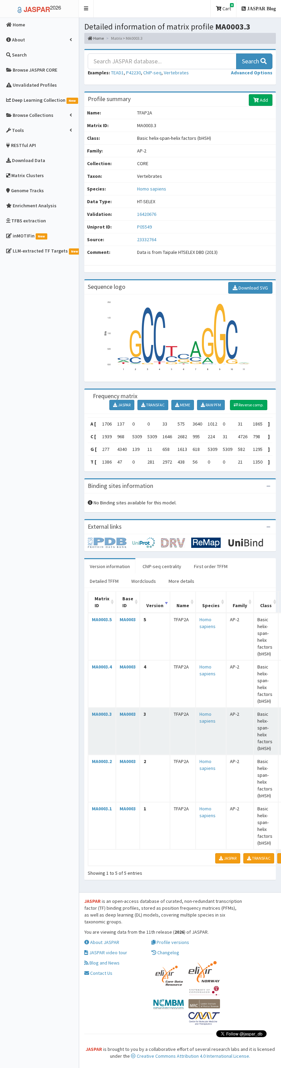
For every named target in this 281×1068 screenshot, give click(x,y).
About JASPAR (104, 942)
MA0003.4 (102, 667)
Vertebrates (176, 73)
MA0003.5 (102, 619)
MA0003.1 (102, 809)
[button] (86, 8)
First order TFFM (211, 566)
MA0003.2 (102, 761)
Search (251, 61)
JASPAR (124, 404)
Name (182, 605)
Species (211, 605)
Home (98, 38)
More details (181, 581)
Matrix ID (102, 602)
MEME (184, 404)
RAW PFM (213, 404)
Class (266, 605)
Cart (227, 7)
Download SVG (252, 288)
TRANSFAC (154, 404)
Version (154, 605)
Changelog (167, 952)
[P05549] (110, 542)
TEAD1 (117, 73)
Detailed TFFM (104, 581)
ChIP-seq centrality (162, 566)
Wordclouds (143, 581)
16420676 (146, 214)
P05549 (145, 227)
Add (263, 100)
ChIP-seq (152, 73)
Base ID (127, 602)
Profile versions (172, 942)
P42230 (133, 73)
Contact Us (100, 973)
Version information (110, 566)
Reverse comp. (251, 404)
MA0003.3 (102, 714)
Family (240, 605)
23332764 (146, 239)
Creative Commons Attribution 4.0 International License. (193, 1056)
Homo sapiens (151, 189)
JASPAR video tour (107, 952)
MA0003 (128, 619)
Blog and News (104, 963)
